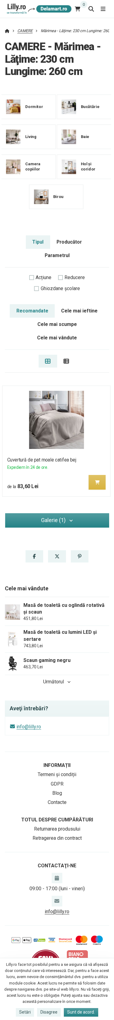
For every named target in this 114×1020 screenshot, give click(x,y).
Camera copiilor (32, 166)
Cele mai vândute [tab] (57, 338)
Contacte (57, 802)
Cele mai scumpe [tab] (57, 324)
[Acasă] (38, 9)
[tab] (48, 361)
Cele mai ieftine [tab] (79, 311)
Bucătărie (90, 106)
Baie (85, 136)
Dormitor (34, 106)
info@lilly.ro (28, 727)
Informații (57, 765)
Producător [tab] (69, 242)
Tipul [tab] (37, 242)
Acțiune (43, 277)
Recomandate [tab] (32, 311)
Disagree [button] (48, 1012)
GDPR (57, 784)
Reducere (74, 277)
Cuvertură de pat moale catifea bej (41, 460)
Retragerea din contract (57, 838)
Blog (57, 793)
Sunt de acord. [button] (81, 1012)
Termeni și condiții (57, 774)
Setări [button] (25, 1012)
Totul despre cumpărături (57, 820)
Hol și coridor (88, 166)
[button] (97, 482)
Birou (58, 196)
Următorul (53, 682)
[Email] (57, 901)
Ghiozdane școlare (60, 288)
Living (31, 136)
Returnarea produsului (57, 829)
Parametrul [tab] (57, 255)
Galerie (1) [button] (53, 520)
